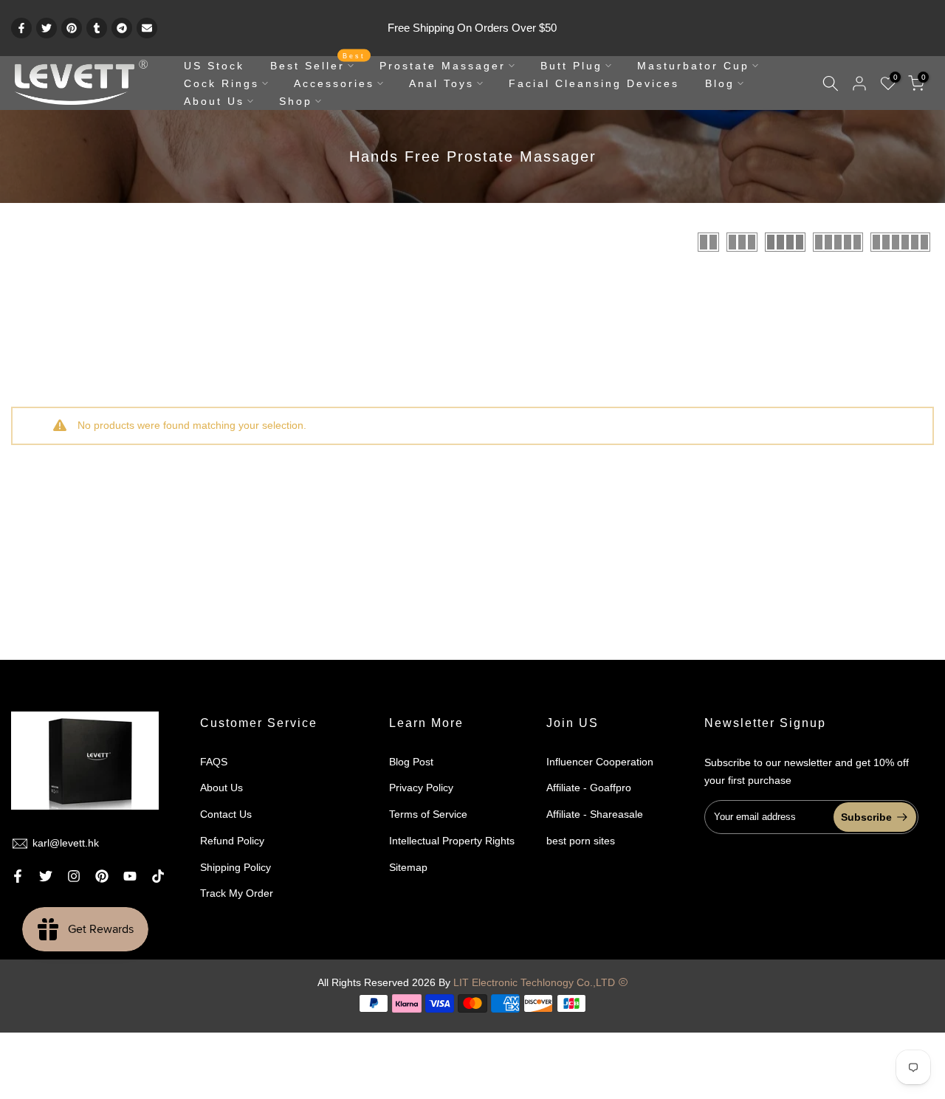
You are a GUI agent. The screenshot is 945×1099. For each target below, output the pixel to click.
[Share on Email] (147, 28)
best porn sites (580, 841)
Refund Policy (232, 841)
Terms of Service (428, 814)
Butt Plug (571, 66)
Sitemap (408, 867)
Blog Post (411, 762)
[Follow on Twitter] (45, 876)
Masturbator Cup (693, 66)
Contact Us (226, 814)
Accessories (334, 83)
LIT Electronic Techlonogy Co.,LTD (534, 982)
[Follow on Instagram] (73, 876)
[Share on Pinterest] (71, 28)
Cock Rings (221, 83)
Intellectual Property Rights (452, 841)
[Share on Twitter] (46, 28)
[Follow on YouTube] (130, 876)
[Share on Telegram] (121, 28)
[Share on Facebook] (21, 28)
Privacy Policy (421, 787)
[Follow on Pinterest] (102, 876)
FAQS (213, 762)
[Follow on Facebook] (17, 876)
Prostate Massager (442, 66)
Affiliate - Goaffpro (588, 787)
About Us (214, 101)
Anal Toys (441, 83)
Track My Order (236, 893)
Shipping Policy (235, 867)
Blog (720, 83)
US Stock (214, 66)
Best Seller (317, 64)
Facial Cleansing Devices (594, 83)
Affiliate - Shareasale (594, 814)
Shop (295, 101)
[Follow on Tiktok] (158, 876)
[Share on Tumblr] (96, 28)
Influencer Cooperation (599, 762)
